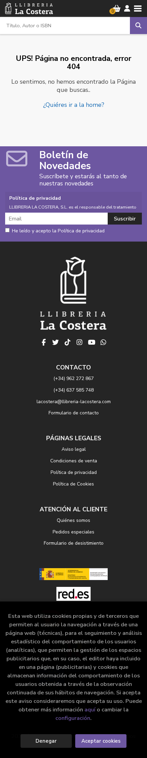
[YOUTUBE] (91, 342)
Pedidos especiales (73, 532)
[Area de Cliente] (127, 8)
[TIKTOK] (68, 342)
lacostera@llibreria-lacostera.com (74, 401)
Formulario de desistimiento (74, 543)
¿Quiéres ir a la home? (73, 105)
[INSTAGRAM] (80, 342)
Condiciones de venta (73, 461)
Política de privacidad (74, 472)
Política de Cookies (73, 484)
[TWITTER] (56, 342)
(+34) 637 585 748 (73, 390)
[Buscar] (138, 25)
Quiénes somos (73, 520)
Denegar (46, 741)
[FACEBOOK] (44, 342)
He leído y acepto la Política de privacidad (58, 231)
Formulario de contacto (74, 413)
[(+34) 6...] (103, 342)
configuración (72, 718)
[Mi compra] (117, 8)
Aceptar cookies (101, 741)
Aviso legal (74, 449)
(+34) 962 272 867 (73, 378)
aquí (89, 709)
